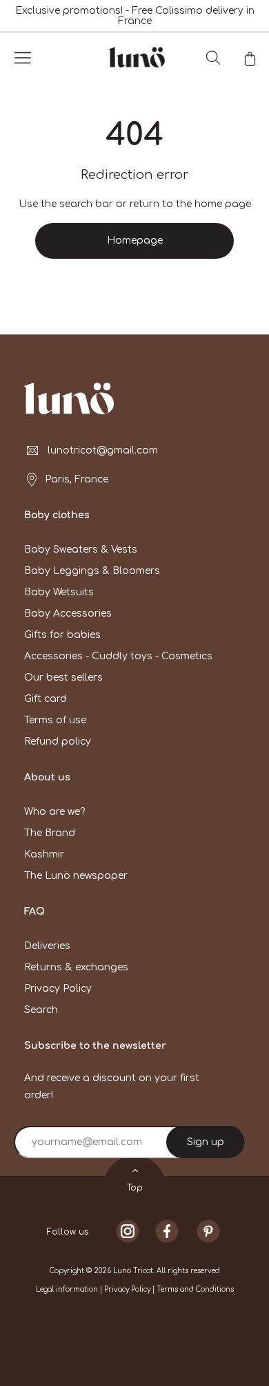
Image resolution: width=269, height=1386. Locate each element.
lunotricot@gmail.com (103, 450)
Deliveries (47, 946)
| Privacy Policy (126, 1289)
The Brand (49, 833)
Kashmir (44, 854)
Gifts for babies (62, 635)
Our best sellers (63, 677)
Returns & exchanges (76, 967)
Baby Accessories (68, 613)
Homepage (135, 240)
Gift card (45, 699)
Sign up (205, 1142)
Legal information (68, 1289)
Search (41, 1010)
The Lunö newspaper (76, 876)
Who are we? (54, 812)
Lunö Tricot (133, 1271)
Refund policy (57, 741)
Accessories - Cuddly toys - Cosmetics (118, 656)
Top (135, 1188)
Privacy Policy (58, 988)
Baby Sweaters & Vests (80, 549)
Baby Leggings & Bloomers (92, 571)
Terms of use (55, 720)
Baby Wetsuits (59, 592)
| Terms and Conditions (193, 1289)
